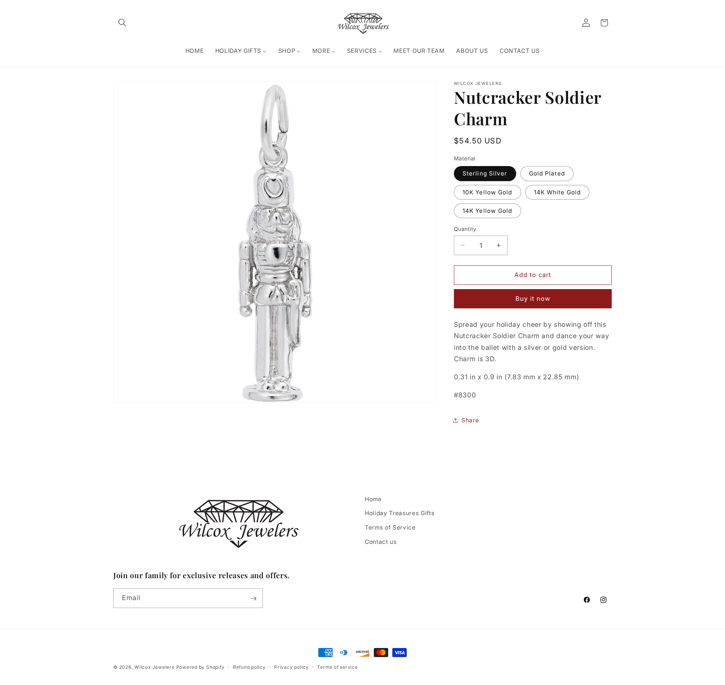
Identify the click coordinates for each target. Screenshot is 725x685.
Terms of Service (390, 527)
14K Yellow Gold (487, 210)
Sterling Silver (485, 173)
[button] (122, 23)
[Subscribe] (253, 598)
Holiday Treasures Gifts (399, 513)
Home (373, 499)
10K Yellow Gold (487, 192)
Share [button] (470, 420)
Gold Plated (547, 173)
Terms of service (337, 667)
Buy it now (533, 298)
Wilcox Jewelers (154, 667)
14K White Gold (557, 192)
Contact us (381, 541)
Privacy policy (291, 667)
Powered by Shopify (200, 667)
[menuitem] (194, 51)
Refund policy (249, 667)
